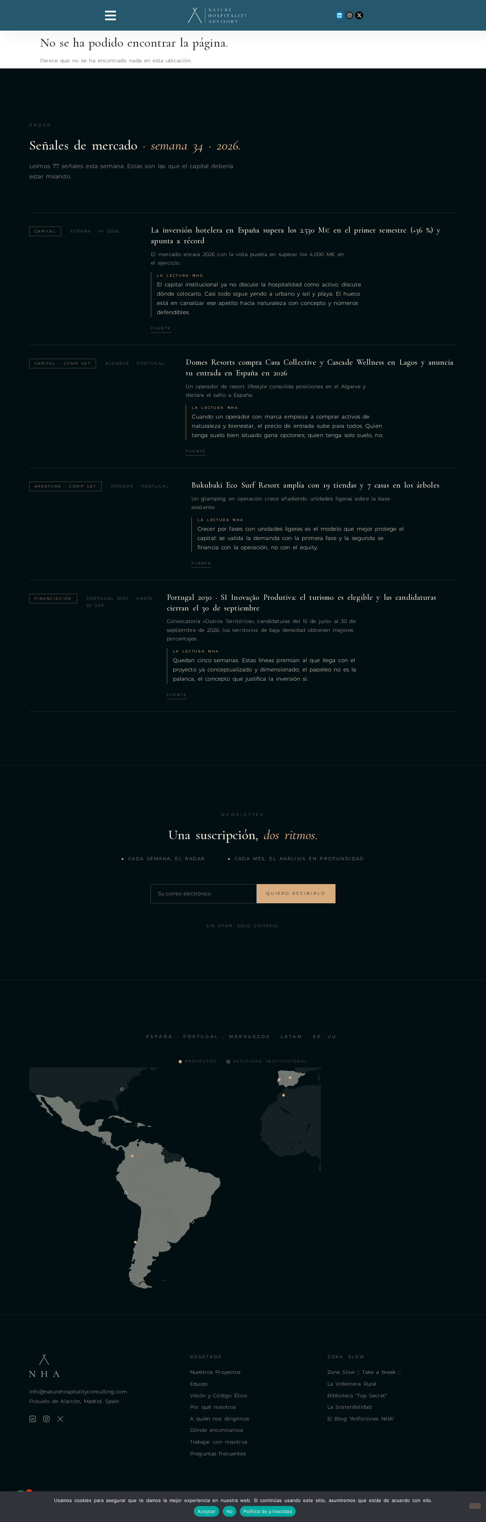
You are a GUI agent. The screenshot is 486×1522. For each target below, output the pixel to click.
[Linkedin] (339, 15)
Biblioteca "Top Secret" (357, 1395)
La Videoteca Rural (352, 1384)
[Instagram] (349, 15)
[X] (60, 1418)
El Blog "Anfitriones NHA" (361, 1419)
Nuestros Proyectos (215, 1372)
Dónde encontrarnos (216, 1430)
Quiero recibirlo (296, 893)
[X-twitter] (359, 15)
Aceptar (206, 1511)
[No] (475, 1506)
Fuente (161, 328)
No (229, 1511)
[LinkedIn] (32, 1418)
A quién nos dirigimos (219, 1419)
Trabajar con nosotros (218, 1442)
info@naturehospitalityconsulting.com (78, 1391)
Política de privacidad (267, 1511)
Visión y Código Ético (218, 1395)
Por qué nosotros (213, 1407)
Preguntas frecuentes (218, 1453)
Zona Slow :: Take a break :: (364, 1372)
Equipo (199, 1384)
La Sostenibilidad (349, 1407)
